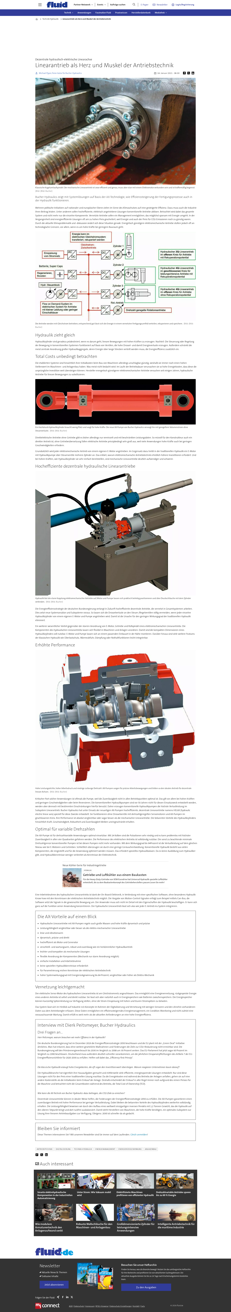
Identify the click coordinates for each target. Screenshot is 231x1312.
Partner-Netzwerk (82, 4)
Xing (59, 1297)
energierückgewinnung (130, 1149)
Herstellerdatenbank (141, 12)
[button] (40, 1217)
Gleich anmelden (138, 1134)
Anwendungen (84, 12)
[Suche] (134, 4)
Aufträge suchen (117, 4)
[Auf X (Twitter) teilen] (189, 73)
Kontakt (136, 1306)
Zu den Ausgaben (146, 1287)
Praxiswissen (121, 12)
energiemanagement (105, 1149)
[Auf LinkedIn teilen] (193, 73)
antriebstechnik (45, 1149)
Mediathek (160, 12)
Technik (67, 12)
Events (100, 4)
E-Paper (144, 4)
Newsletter (162, 4)
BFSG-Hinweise (102, 1306)
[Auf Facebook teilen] (185, 73)
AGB (70, 1306)
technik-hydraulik (83, 1149)
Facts (143, 1306)
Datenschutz (79, 1306)
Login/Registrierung (185, 4)
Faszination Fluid (103, 12)
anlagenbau (150, 1149)
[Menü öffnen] (40, 4)
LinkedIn (68, 1297)
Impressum (89, 1306)
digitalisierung (63, 1149)
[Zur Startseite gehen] (57, 4)
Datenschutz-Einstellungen (121, 1306)
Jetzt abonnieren (54, 1284)
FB (63, 1297)
